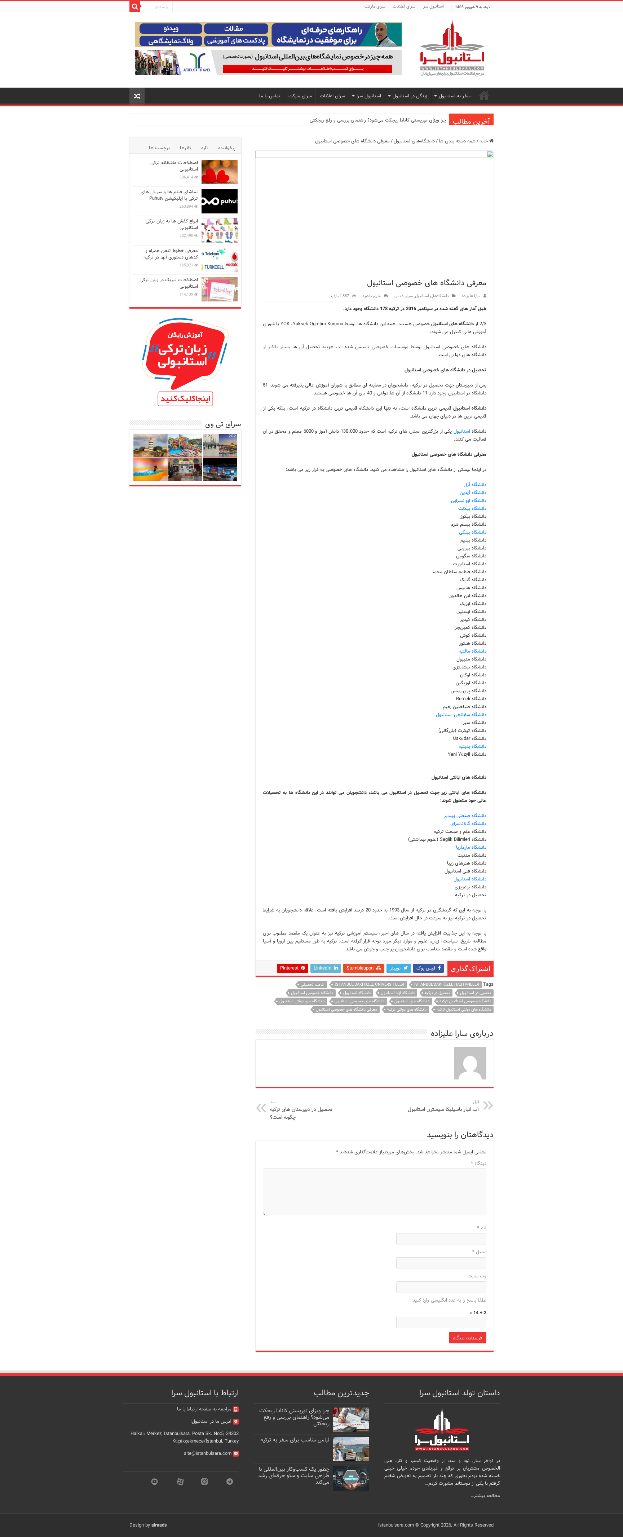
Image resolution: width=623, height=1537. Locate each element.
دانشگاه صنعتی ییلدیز (465, 816)
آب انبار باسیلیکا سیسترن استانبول (443, 1106)
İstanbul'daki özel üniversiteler (369, 984)
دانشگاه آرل (475, 485)
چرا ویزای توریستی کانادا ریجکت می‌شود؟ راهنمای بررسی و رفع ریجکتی (378, 120)
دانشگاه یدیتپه (472, 746)
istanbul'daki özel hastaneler (446, 984)
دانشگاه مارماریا (471, 847)
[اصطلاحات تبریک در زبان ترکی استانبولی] (220, 289)
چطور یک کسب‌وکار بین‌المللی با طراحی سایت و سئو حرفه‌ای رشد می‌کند (294, 1476)
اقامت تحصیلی (312, 984)
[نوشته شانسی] (137, 96)
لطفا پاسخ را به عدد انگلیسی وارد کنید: (448, 1300)
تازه (204, 148)
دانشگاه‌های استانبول (414, 141)
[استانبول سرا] (452, 48)
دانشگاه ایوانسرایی (468, 500)
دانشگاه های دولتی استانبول (301, 1001)
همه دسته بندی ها (457, 141)
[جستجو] (134, 6)
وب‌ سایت (477, 1276)
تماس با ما (269, 96)
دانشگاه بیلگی (472, 532)
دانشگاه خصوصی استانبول (312, 993)
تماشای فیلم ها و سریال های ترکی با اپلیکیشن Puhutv (169, 195)
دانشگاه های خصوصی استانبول (359, 1001)
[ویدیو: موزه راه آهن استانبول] (185, 469)
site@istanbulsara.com (207, 1453)
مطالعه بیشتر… (485, 1496)
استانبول (462, 431)
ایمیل (479, 1252)
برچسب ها (159, 148)
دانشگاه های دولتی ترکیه (407, 1009)
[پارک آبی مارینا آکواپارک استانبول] (185, 445)
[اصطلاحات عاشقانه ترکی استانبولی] (220, 172)
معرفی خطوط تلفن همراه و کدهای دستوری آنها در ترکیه (170, 254)
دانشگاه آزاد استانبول (398, 993)
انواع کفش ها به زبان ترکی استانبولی (172, 224)
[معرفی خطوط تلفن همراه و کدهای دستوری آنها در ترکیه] (220, 260)
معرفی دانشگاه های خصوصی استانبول (346, 1009)
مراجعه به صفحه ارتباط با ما (204, 1409)
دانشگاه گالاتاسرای (468, 823)
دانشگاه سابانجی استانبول (461, 715)
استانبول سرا (433, 6)
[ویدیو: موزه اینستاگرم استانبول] (150, 469)
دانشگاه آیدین (473, 492)
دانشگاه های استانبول (411, 1001)
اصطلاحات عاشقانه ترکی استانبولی (174, 166)
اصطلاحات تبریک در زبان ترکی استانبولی (169, 283)
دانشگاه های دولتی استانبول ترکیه (464, 1009)
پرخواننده (226, 148)
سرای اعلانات (404, 6)
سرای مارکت (374, 6)
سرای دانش (403, 296)
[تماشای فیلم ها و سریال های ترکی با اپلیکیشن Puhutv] (220, 201)
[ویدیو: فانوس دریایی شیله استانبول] (150, 445)
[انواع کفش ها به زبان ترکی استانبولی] (220, 230)
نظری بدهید (371, 296)
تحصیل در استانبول (475, 993)
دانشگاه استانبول (470, 879)
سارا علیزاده (471, 296)
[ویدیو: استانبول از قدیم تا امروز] (220, 445)
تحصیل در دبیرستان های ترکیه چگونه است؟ (301, 1110)
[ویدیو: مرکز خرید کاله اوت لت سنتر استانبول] (220, 469)
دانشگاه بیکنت (472, 508)
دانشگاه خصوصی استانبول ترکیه (465, 1001)
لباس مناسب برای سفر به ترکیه (295, 1440)
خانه (484, 141)
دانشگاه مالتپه (472, 651)
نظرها (185, 148)
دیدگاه (478, 1163)
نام (481, 1228)
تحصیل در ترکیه (437, 993)
